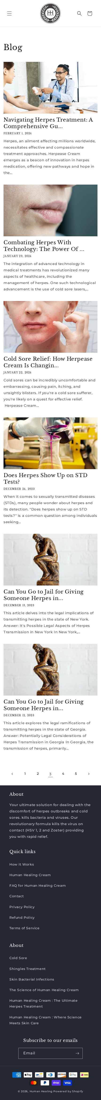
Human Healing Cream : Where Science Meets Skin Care (45, 1020)
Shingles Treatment (27, 969)
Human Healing (41, 1091)
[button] (9, 13)
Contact (16, 896)
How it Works (21, 864)
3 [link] (50, 774)
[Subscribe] (77, 1053)
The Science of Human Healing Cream (44, 990)
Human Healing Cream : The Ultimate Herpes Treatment (43, 1003)
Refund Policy (22, 917)
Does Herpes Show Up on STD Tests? (46, 478)
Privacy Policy (22, 907)
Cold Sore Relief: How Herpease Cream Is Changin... (48, 362)
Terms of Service (24, 928)
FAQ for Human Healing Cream (37, 885)
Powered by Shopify (68, 1091)
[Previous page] (12, 774)
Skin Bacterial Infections (31, 979)
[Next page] (88, 774)
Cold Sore (18, 958)
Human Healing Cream (30, 875)
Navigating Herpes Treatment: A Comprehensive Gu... (48, 123)
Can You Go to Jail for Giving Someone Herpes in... (44, 595)
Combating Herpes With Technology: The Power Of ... (44, 245)
